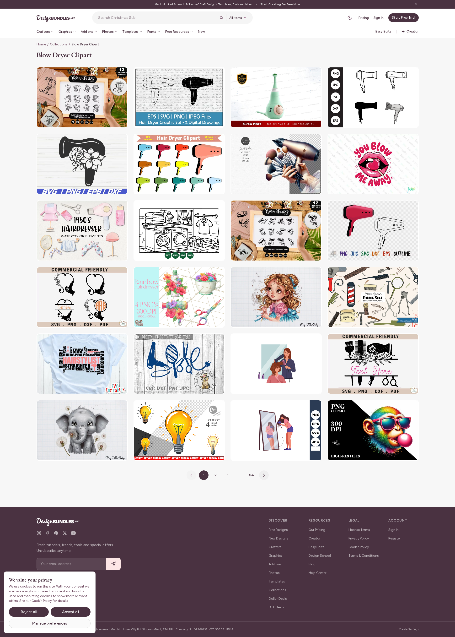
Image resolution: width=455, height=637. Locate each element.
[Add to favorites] (121, 73)
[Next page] (264, 475)
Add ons (275, 564)
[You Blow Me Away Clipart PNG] (373, 164)
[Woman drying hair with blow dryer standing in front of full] (276, 430)
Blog (312, 564)
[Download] (111, 73)
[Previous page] (191, 475)
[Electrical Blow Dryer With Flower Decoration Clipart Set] (82, 97)
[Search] (221, 18)
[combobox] (157, 18)
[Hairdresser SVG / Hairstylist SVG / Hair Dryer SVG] (82, 164)
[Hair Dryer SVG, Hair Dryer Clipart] (373, 97)
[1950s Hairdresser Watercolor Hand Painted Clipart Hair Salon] (82, 231)
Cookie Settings (409, 629)
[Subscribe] (113, 564)
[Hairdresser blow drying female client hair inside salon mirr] (276, 364)
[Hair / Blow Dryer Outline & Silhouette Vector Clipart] (179, 97)
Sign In (379, 18)
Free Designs (278, 530)
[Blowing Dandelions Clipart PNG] (276, 297)
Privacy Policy (358, 538)
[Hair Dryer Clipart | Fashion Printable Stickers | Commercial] (179, 164)
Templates (277, 581)
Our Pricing (317, 530)
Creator (315, 538)
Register (394, 538)
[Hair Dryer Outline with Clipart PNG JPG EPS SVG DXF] (373, 231)
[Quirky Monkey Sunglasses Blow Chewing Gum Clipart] (373, 430)
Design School (320, 556)
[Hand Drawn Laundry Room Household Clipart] (179, 231)
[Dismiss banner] (416, 4)
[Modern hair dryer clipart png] (276, 97)
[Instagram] (39, 533)
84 (251, 475)
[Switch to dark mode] (349, 18)
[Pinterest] (56, 533)
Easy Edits (316, 547)
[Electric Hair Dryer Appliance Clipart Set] (276, 231)
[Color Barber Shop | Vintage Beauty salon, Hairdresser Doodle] (373, 297)
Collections (58, 44)
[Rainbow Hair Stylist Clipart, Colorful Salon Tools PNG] (179, 297)
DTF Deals (276, 607)
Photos (274, 573)
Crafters (275, 547)
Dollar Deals (278, 599)
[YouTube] (73, 533)
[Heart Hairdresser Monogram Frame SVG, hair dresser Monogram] (82, 297)
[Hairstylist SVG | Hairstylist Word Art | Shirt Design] (82, 364)
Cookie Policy (358, 547)
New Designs (278, 538)
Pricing (363, 18)
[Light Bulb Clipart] (179, 430)
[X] (64, 533)
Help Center (318, 573)
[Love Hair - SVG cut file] (179, 364)
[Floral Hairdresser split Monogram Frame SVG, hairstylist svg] (373, 364)
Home (41, 44)
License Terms (359, 530)
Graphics (276, 556)
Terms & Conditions (363, 556)
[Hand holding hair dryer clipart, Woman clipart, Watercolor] (276, 164)
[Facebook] (47, 533)
